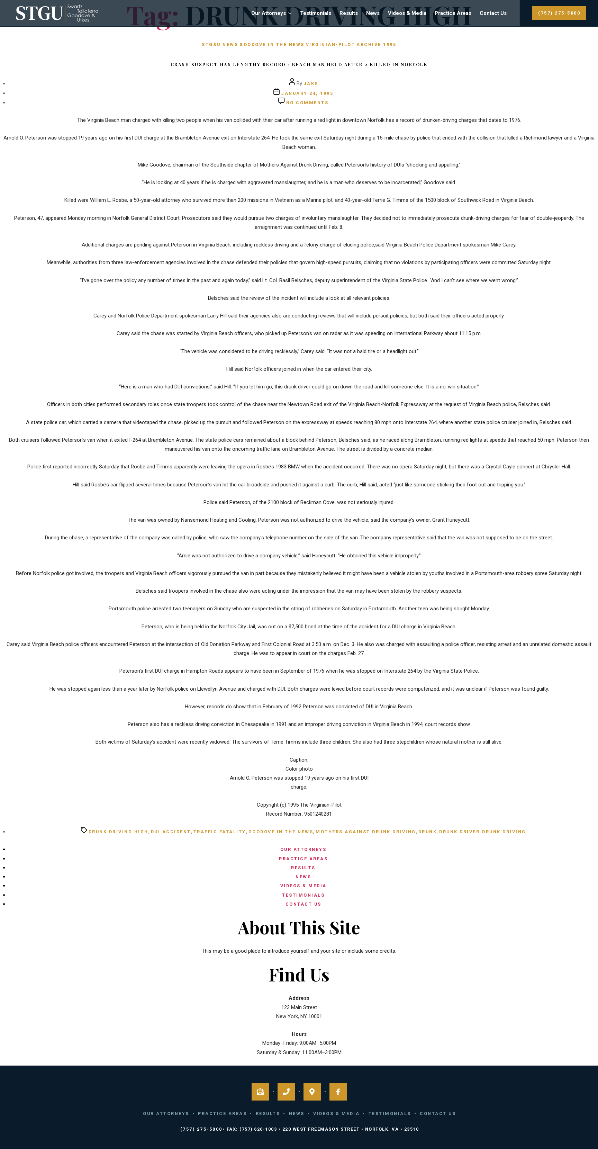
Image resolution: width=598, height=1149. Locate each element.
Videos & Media (407, 13)
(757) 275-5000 (559, 13)
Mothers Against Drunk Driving (366, 831)
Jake (310, 83)
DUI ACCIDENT (171, 831)
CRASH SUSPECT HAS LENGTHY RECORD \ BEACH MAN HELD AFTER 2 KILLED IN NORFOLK (299, 64)
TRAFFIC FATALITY (219, 831)
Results (348, 13)
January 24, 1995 (307, 93)
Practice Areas (453, 13)
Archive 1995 (376, 44)
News (373, 13)
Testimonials (315, 13)
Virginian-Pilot (330, 44)
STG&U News (220, 44)
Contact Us (493, 13)
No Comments (307, 102)
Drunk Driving (504, 831)
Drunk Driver (459, 831)
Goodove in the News (272, 44)
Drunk (427, 831)
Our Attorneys (268, 13)
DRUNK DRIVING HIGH (118, 831)
